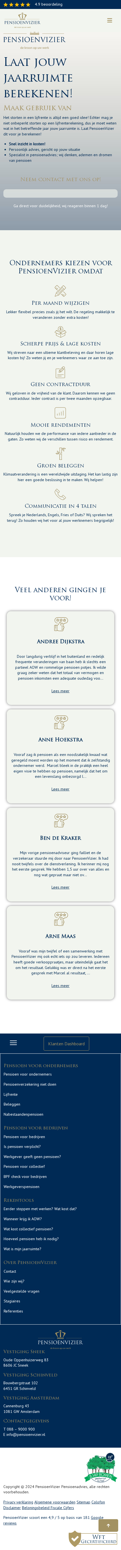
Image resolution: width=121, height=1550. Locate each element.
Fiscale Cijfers (62, 1507)
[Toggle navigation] (109, 20)
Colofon (98, 1502)
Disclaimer (12, 1507)
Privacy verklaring (18, 1502)
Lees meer (60, 690)
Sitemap (83, 1502)
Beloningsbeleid (36, 1507)
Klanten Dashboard (66, 1043)
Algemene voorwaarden (54, 1502)
